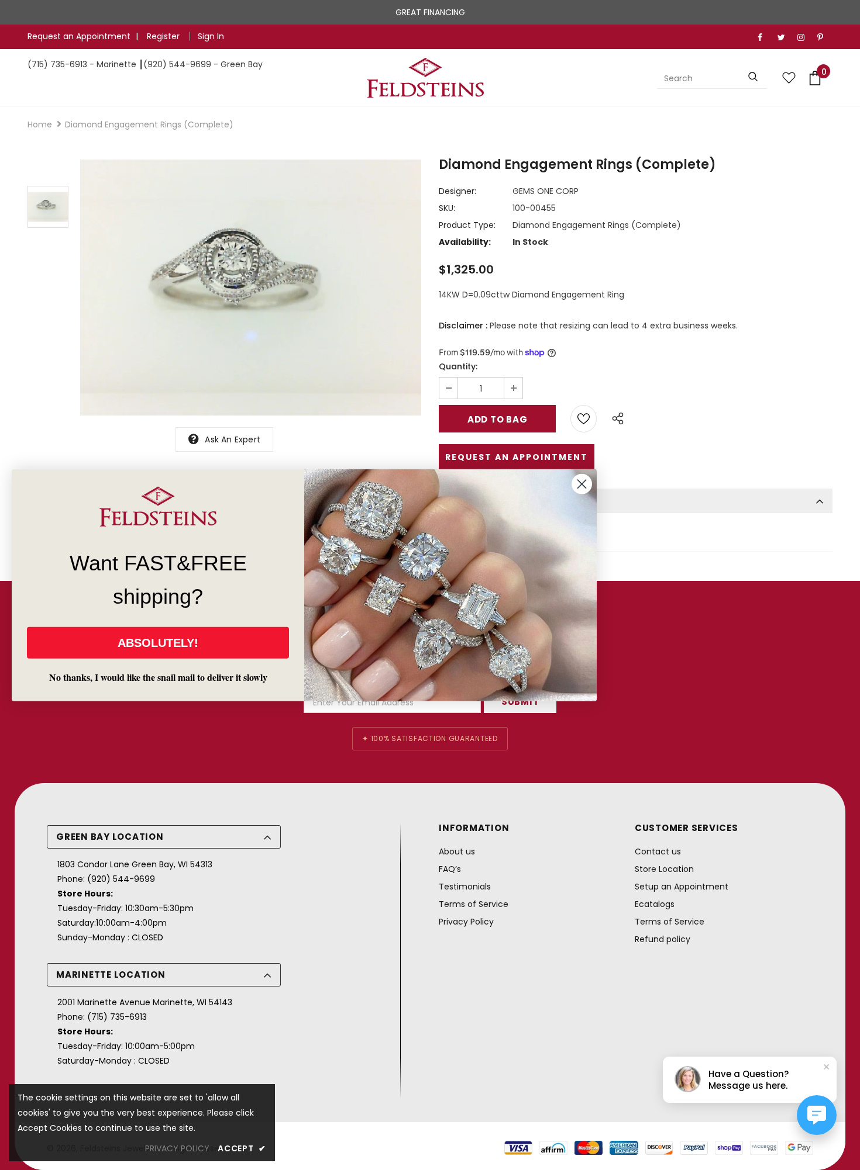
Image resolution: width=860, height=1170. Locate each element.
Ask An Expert (232, 439)
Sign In (211, 36)
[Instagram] (804, 37)
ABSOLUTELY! (158, 642)
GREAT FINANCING (430, 12)
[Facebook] (765, 37)
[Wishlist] (583, 418)
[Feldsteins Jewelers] (426, 78)
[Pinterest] (824, 37)
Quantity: (458, 366)
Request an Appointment (78, 36)
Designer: (457, 191)
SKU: (447, 208)
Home (39, 124)
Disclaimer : (463, 325)
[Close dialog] (582, 484)
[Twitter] (785, 37)
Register (164, 36)
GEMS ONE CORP (545, 191)
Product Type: (467, 225)
